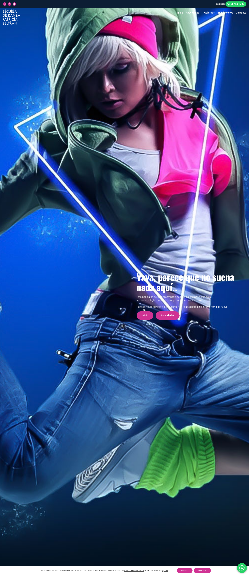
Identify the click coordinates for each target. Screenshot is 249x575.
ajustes (165, 570)
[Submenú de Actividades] (200, 13)
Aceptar (184, 570)
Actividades (167, 315)
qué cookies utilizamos (134, 570)
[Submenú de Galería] (214, 13)
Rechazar (202, 570)
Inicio (145, 315)
